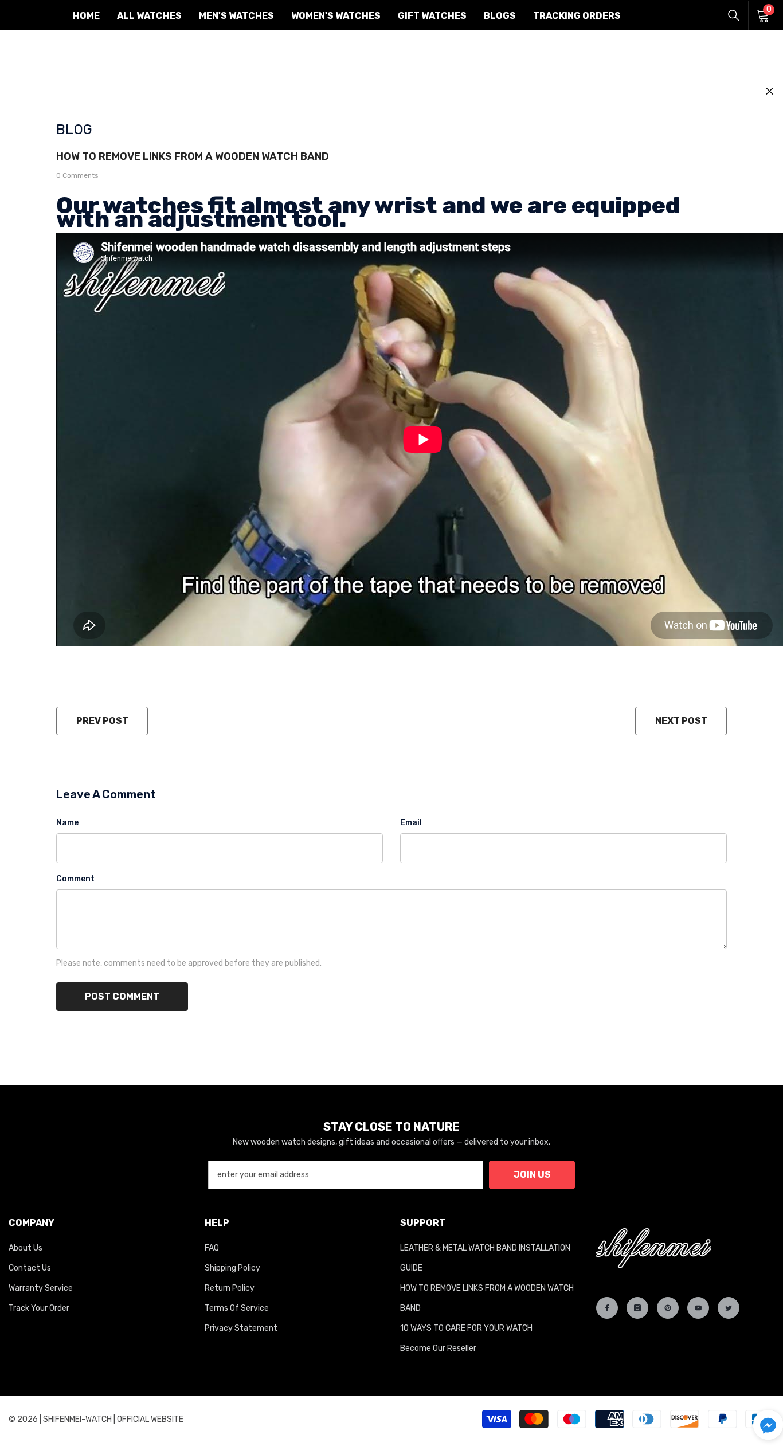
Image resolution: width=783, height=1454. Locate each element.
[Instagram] (637, 1308)
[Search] (734, 15)
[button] (768, 1425)
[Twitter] (728, 1308)
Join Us (532, 1174)
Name (67, 823)
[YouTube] (698, 1308)
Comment (75, 879)
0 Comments (77, 175)
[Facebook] (607, 1308)
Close (769, 91)
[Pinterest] (668, 1308)
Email (411, 823)
